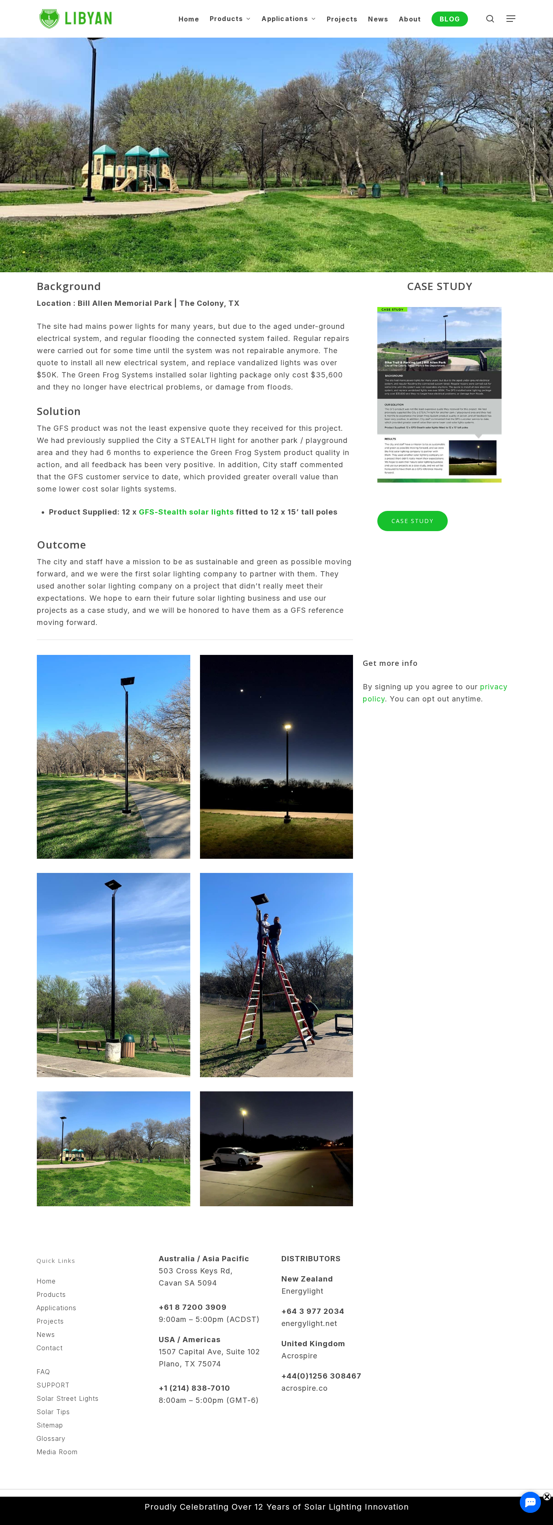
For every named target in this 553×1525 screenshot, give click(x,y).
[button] (511, 19)
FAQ (43, 1372)
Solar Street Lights (67, 1398)
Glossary (51, 1438)
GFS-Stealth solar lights (186, 512)
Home (46, 1281)
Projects (50, 1321)
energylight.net (309, 1323)
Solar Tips (53, 1412)
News (45, 1334)
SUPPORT (53, 1385)
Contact (49, 1348)
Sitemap (49, 1425)
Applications (56, 1308)
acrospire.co (304, 1388)
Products (51, 1294)
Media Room (57, 1452)
